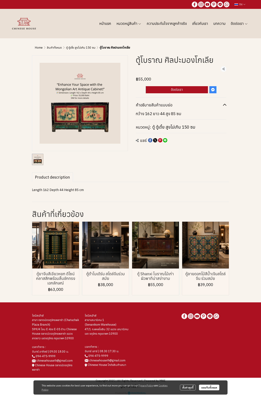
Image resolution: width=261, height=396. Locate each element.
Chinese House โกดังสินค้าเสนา (106, 365)
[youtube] (207, 4)
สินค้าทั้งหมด (54, 47)
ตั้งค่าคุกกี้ (188, 387)
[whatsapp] (226, 4)
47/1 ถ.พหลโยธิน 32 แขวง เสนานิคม (106, 329)
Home (39, 47)
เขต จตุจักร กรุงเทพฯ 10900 (101, 333)
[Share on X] (155, 140)
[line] (220, 4)
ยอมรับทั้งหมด (209, 387)
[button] (240, 4)
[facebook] (194, 4)
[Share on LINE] (165, 140)
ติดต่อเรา (177, 90)
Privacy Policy (145, 385)
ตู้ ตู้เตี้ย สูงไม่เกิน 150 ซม (80, 47)
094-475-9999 (46, 356)
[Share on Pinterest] (160, 140)
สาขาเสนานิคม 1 (94, 320)
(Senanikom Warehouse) (101, 324)
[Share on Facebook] (150, 140)
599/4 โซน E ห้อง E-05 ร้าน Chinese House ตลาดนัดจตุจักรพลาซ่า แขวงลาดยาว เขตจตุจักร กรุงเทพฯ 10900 (54, 333)
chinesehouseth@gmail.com (54, 360)
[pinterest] (214, 4)
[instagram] (201, 4)
